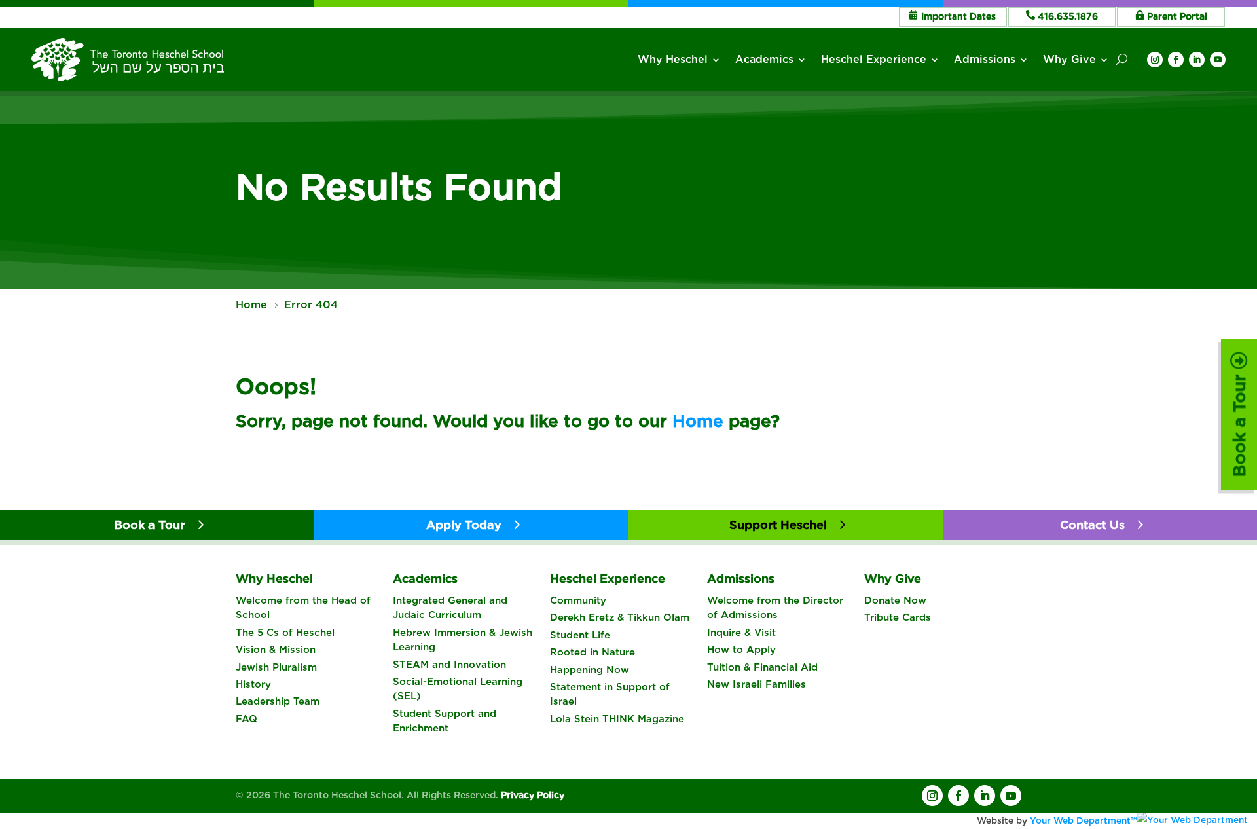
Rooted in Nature (592, 652)
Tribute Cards (897, 617)
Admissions (984, 59)
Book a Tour (1239, 423)
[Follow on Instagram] (1155, 59)
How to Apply (741, 649)
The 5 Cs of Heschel (285, 632)
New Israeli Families (756, 684)
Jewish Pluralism (276, 667)
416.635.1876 (1068, 16)
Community (578, 600)
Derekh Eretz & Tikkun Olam (619, 617)
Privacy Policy (532, 795)
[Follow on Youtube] (1218, 59)
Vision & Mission (276, 649)
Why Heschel (673, 59)
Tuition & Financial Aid (762, 667)
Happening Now (589, 670)
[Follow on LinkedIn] (1197, 59)
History (253, 684)
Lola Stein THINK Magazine (617, 719)
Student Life (580, 635)
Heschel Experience (873, 59)
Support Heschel (778, 525)
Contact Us (1092, 525)
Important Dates (958, 16)
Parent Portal (1177, 16)
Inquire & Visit (741, 632)
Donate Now (895, 600)
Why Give (1069, 59)
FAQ (246, 719)
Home (697, 421)
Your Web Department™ (1083, 820)
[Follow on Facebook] (1176, 59)
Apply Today (463, 525)
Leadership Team (277, 701)
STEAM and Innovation (449, 665)
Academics (764, 59)
